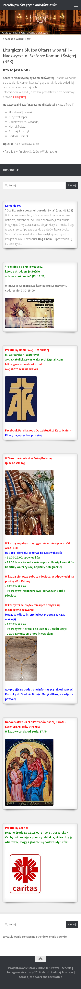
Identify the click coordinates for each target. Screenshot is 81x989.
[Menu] (76, 5)
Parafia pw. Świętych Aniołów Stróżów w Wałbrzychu (32, 5)
